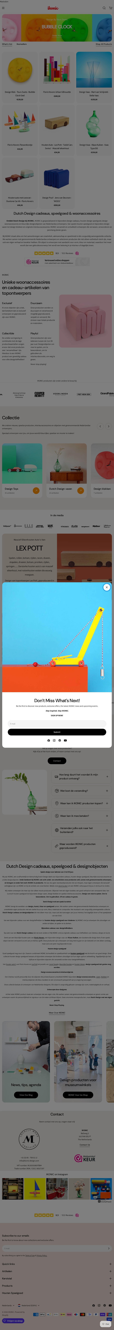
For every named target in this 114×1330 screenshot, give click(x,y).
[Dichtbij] (106, 587)
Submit (57, 732)
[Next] (108, 1189)
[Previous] (6, 1189)
